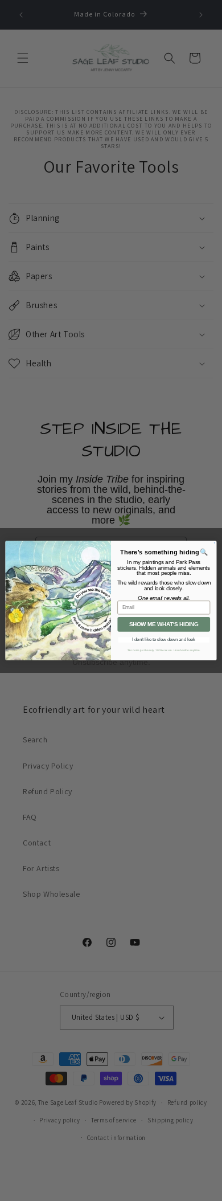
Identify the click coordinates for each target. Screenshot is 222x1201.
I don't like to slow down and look (163, 640)
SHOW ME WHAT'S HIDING (164, 624)
